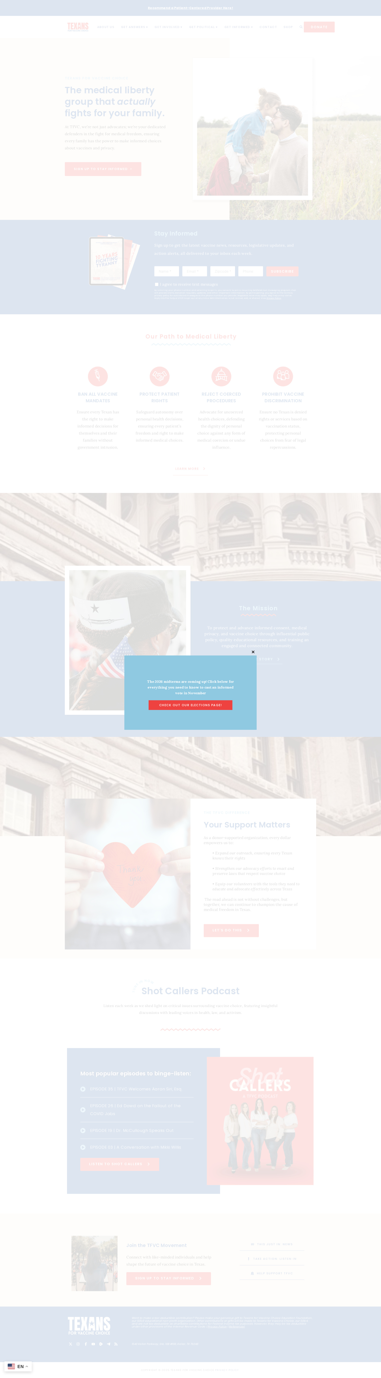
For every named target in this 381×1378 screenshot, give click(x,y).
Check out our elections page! (190, 705)
